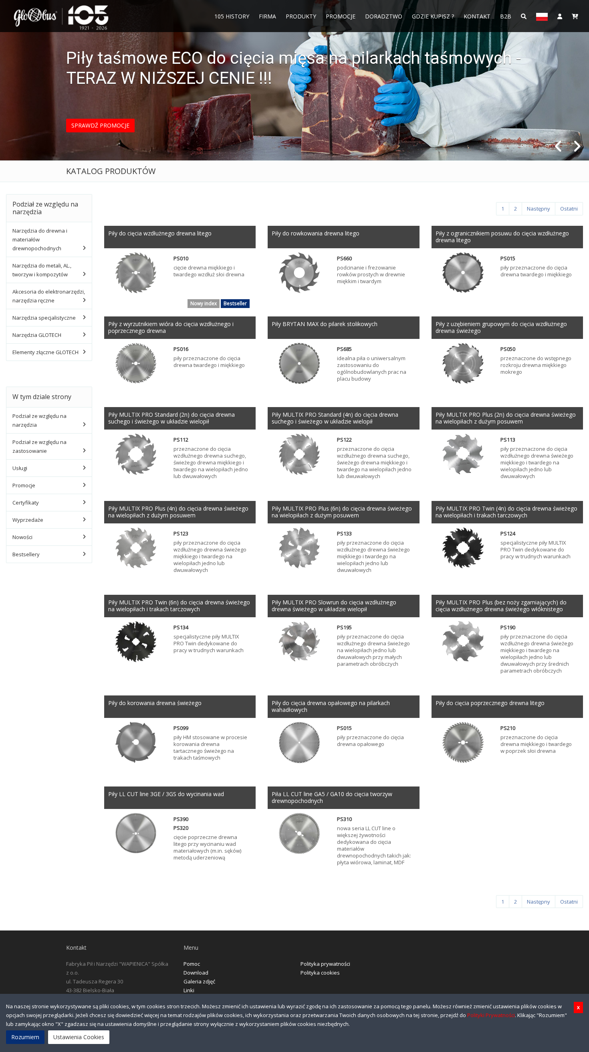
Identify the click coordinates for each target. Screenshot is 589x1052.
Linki (189, 990)
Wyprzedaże (27, 519)
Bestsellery (26, 554)
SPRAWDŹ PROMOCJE (100, 125)
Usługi (19, 468)
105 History (231, 16)
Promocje (340, 16)
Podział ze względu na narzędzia (39, 420)
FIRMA (267, 16)
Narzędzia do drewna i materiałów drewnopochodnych (39, 239)
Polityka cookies (320, 972)
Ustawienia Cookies (78, 1037)
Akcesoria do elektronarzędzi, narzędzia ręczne (48, 296)
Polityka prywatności (325, 963)
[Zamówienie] (575, 16)
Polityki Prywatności (491, 1015)
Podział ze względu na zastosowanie (39, 446)
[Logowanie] (560, 16)
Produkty (301, 16)
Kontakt (477, 16)
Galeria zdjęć (199, 981)
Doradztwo (383, 16)
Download (196, 972)
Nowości (22, 537)
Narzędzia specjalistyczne (44, 317)
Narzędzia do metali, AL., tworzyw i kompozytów (41, 270)
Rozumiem (25, 1037)
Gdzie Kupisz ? (433, 16)
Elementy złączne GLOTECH (45, 352)
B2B (505, 16)
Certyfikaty (25, 502)
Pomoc (192, 963)
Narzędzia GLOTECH (36, 335)
